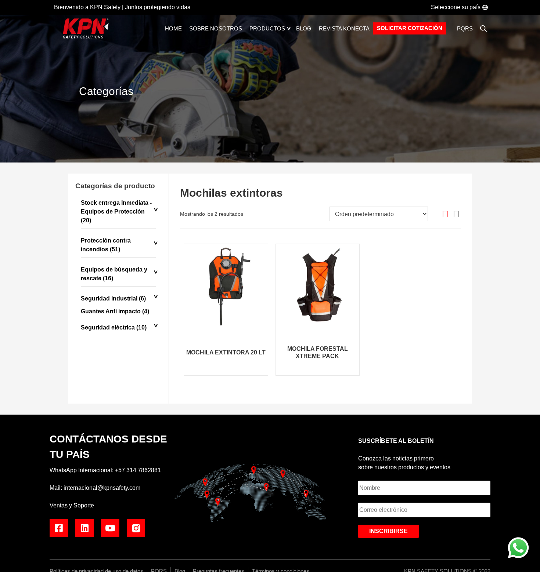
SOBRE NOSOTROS (215, 28)
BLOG (304, 28)
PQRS (465, 28)
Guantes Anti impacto (111, 311)
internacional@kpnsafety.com (102, 488)
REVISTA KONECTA (344, 28)
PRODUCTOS (267, 28)
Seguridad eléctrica (108, 327)
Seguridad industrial (109, 298)
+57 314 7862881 (138, 470)
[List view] (456, 214)
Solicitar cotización (409, 28)
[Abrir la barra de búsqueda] (483, 28)
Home (173, 28)
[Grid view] (445, 214)
